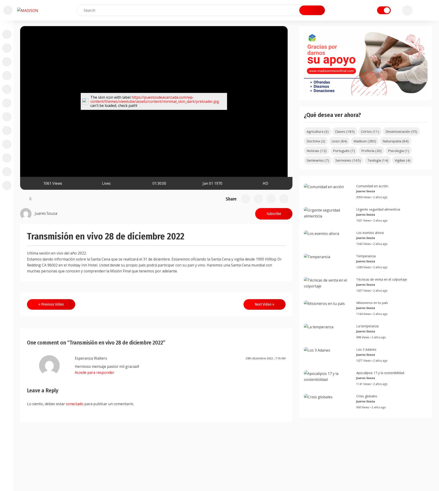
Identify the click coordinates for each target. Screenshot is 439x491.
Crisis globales (366, 396)
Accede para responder (94, 372)
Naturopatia (396, 141)
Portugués (344, 150)
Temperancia (366, 256)
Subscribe (274, 214)
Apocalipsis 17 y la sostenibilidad (380, 373)
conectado (74, 403)
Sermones (348, 160)
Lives (106, 183)
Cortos (370, 131)
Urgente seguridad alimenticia (378, 209)
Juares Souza (365, 191)
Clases (345, 131)
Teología (377, 160)
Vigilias (402, 160)
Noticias (317, 150)
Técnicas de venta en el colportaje (381, 279)
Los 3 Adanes (366, 349)
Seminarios (318, 160)
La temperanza (367, 326)
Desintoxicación (401, 131)
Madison (364, 141)
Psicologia (398, 150)
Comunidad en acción (372, 186)
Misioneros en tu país (372, 303)
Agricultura (318, 131)
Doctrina (316, 141)
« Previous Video (51, 304)
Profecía (371, 150)
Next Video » (264, 304)
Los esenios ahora (370, 233)
